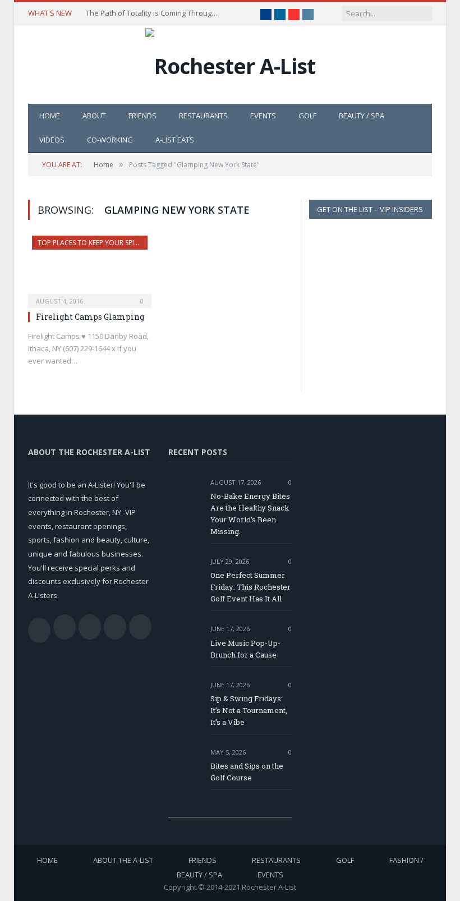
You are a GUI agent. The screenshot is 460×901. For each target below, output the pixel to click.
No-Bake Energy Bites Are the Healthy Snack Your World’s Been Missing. (250, 513)
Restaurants (203, 116)
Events (263, 116)
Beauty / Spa (361, 116)
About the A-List (123, 860)
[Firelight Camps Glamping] (89, 268)
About (94, 116)
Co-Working (110, 140)
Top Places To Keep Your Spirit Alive (100, 242)
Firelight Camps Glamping (90, 316)
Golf (307, 116)
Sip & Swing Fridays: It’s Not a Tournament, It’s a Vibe (248, 710)
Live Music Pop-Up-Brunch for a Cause (245, 649)
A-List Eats (174, 140)
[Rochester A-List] (230, 63)
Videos (52, 140)
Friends (142, 116)
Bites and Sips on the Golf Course (246, 772)
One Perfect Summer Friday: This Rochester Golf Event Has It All (250, 587)
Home (49, 116)
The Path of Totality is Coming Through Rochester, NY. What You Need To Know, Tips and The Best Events (153, 13)
